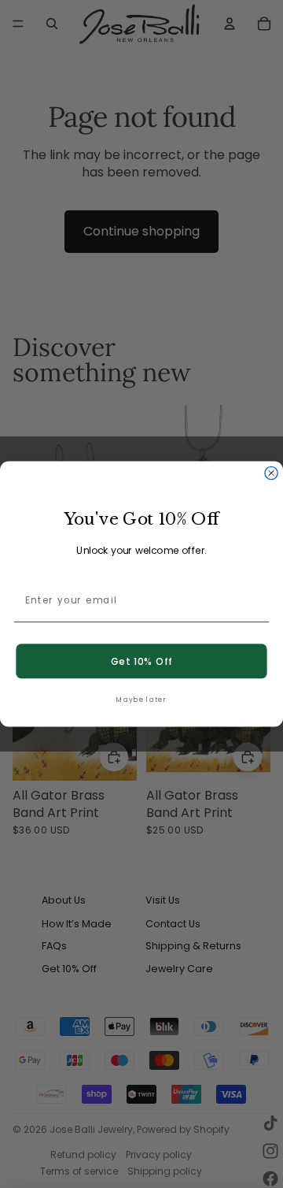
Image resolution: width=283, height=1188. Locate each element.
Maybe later (141, 699)
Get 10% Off (142, 660)
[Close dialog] (271, 472)
